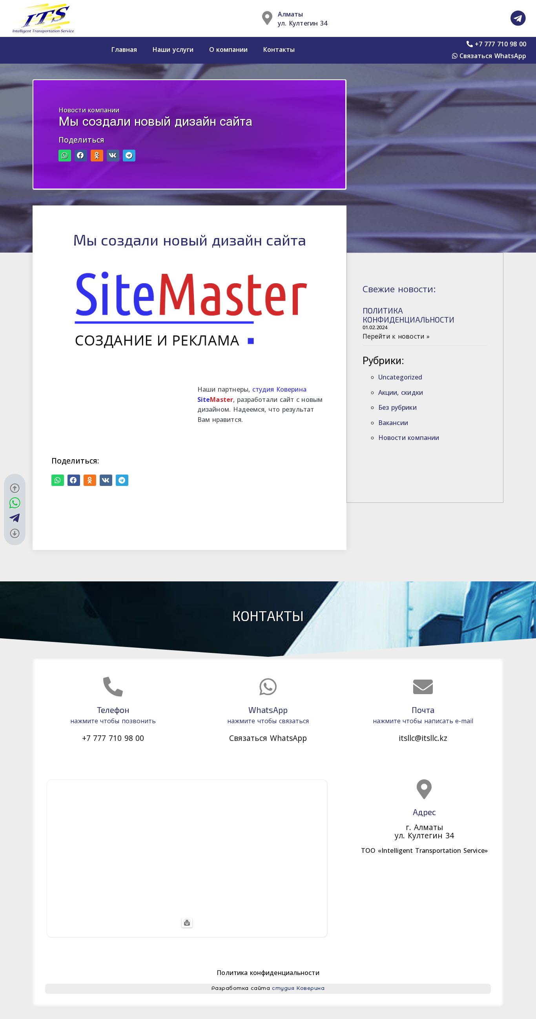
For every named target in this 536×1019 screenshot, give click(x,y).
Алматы (290, 14)
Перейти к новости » (396, 336)
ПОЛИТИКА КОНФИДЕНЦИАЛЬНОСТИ (408, 315)
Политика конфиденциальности (268, 972)
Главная (124, 49)
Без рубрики (397, 407)
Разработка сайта (268, 988)
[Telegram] (518, 18)
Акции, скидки (400, 392)
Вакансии (393, 422)
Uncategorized (400, 377)
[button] (64, 155)
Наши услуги (173, 49)
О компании (228, 49)
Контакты (279, 49)
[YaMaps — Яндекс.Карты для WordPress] (187, 922)
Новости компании (88, 110)
